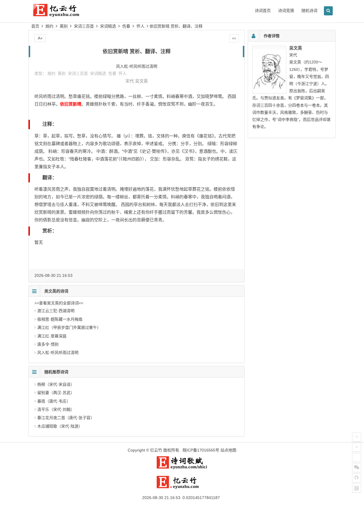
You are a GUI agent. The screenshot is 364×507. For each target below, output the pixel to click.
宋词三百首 (84, 26)
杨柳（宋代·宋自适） (56, 384)
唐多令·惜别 (48, 344)
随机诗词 (309, 10)
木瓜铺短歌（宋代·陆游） (59, 426)
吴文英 (141, 81)
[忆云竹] (62, 14)
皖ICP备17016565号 (201, 450)
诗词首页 (263, 10)
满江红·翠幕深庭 (52, 336)
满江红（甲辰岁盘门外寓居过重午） (69, 327)
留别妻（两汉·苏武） (56, 392)
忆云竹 (156, 450)
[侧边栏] (234, 38)
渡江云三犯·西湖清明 (56, 310)
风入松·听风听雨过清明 (57, 352)
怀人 (140, 26)
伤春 (126, 26)
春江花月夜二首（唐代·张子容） (65, 417)
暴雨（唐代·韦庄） (54, 401)
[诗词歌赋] (182, 468)
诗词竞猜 (286, 10)
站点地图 (228, 450)
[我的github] (356, 478)
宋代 (129, 81)
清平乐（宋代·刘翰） (56, 409)
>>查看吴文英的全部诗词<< (58, 303)
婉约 (49, 26)
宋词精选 (108, 26)
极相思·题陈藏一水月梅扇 (59, 319)
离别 (64, 26)
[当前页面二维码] (356, 488)
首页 (35, 26)
